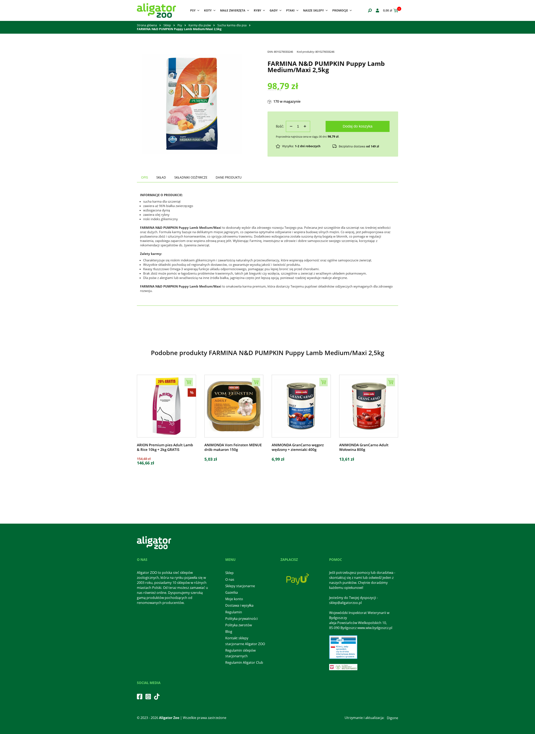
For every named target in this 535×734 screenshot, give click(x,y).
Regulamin (233, 612)
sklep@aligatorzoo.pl (345, 602)
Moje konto (234, 599)
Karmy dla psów (200, 25)
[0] (395, 10)
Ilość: (280, 126)
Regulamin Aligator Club (244, 662)
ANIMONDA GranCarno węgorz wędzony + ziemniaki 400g (298, 447)
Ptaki (290, 10)
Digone (392, 718)
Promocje (340, 10)
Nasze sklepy (313, 10)
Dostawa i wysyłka (239, 605)
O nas (229, 579)
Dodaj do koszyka (357, 126)
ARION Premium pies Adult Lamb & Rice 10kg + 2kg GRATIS (165, 447)
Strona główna (147, 25)
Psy (193, 10)
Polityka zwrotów (238, 625)
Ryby (257, 10)
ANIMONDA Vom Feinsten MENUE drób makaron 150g (233, 447)
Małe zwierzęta (232, 10)
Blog (228, 631)
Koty (208, 10)
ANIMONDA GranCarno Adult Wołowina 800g (364, 447)
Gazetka (231, 592)
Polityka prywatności (241, 618)
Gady (274, 10)
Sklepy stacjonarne (240, 586)
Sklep (167, 25)
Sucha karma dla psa (232, 25)
